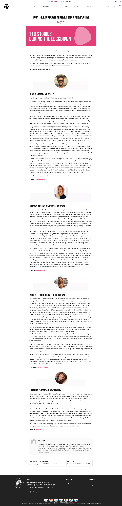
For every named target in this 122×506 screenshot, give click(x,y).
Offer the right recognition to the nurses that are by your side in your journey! (79, 463)
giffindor (39, 429)
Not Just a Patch (39, 179)
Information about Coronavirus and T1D (49, 462)
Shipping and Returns (72, 483)
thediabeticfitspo (42, 367)
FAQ (56, 6)
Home (49, 51)
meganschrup (40, 270)
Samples (65, 6)
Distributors (77, 6)
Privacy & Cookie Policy (72, 485)
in (38, 465)
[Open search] (114, 6)
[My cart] (119, 6)
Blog (91, 485)
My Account (118, 1)
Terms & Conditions (72, 487)
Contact (88, 6)
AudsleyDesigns (70, 502)
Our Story (46, 6)
